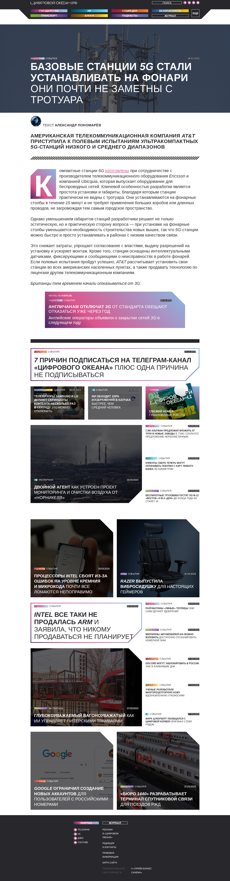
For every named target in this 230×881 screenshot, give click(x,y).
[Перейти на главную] (54, 3)
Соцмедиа (129, 10)
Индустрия (38, 58)
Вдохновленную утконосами (165, 692)
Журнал (170, 15)
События (51, 58)
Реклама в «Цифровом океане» (110, 833)
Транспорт (49, 15)
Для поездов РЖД (156, 799)
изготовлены (117, 170)
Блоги (89, 15)
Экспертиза (45, 480)
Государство (49, 10)
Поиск (167, 2)
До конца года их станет (172, 498)
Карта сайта (109, 862)
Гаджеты (39, 568)
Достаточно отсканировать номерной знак (171, 637)
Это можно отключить (56, 404)
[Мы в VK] (189, 2)
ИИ (89, 10)
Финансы (151, 458)
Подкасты (129, 15)
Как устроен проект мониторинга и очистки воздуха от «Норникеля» (76, 492)
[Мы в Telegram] (185, 2)
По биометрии (169, 466)
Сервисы (40, 781)
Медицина (152, 685)
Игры (123, 574)
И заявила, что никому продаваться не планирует (85, 625)
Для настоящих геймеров (157, 586)
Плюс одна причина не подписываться (112, 367)
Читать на (60, 296)
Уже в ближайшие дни (172, 665)
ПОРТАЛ (86, 823)
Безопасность (170, 10)
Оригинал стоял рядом (169, 721)
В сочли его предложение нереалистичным (172, 433)
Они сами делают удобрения (170, 610)
